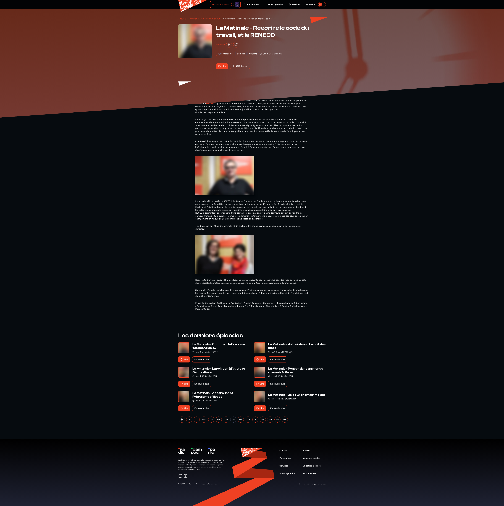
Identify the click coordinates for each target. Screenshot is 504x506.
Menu (312, 4)
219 (277, 419)
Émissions (193, 18)
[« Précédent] (182, 419)
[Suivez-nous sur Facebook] (180, 476)
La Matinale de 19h (210, 18)
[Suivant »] (285, 419)
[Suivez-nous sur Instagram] (185, 476)
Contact (283, 450)
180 (255, 419)
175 (218, 419)
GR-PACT (211, 103)
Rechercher (253, 4)
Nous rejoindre (275, 4)
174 (211, 419)
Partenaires (285, 458)
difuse (323, 484)
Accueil (182, 18)
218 (270, 419)
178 (241, 419)
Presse (306, 450)
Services (296, 4)
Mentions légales (311, 458)
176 (226, 419)
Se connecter (309, 473)
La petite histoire (312, 466)
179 (248, 419)
